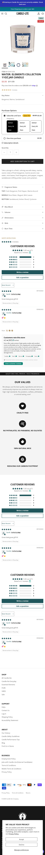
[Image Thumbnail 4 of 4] (25, 64)
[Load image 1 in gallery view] (22, 38)
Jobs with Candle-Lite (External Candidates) (17, 762)
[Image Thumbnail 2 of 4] (11, 64)
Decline (21, 845)
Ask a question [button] (22, 277)
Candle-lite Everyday (9, 681)
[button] (7, 242)
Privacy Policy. (14, 834)
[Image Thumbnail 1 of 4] (5, 65)
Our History (6, 733)
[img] (6, 291)
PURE (4, 688)
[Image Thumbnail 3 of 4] (18, 65)
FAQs (3, 707)
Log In (4, 714)
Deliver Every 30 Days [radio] (11, 126)
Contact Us (5, 710)
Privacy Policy (7, 772)
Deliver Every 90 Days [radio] (35, 126)
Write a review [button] (22, 272)
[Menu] (2, 13)
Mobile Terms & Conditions (11, 769)
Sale (3, 694)
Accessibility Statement (10, 720)
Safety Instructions (9, 238)
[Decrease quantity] (4, 152)
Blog (3, 743)
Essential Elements (8, 684)
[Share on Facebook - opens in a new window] (9, 330)
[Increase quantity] (16, 152)
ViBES (4, 691)
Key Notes (5, 95)
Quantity (5, 148)
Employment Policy (9, 759)
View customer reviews (13, 364)
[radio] (22, 123)
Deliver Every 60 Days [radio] (23, 126)
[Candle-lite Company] (23, 13)
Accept (21, 839)
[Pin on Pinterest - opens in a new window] (12, 330)
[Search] (7, 13)
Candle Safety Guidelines (10, 736)
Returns (28, 793)
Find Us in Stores (8, 746)
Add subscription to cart (22, 161)
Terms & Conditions (9, 765)
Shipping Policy (7, 717)
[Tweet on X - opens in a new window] (7, 330)
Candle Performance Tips (11, 739)
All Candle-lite (7, 678)
